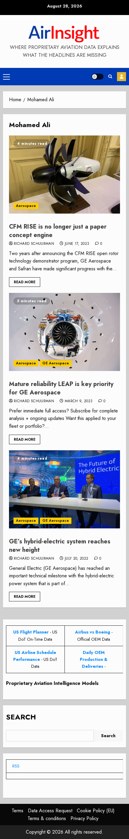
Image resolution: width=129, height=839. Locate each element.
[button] (6, 76)
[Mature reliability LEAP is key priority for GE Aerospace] (64, 332)
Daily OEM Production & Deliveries (93, 659)
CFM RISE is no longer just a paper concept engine (57, 230)
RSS (16, 766)
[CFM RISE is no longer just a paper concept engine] (64, 174)
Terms (17, 810)
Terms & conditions (47, 818)
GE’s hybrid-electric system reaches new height (59, 545)
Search (21, 717)
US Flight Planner (31, 632)
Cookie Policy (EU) (96, 810)
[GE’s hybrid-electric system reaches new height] (64, 489)
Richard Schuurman (34, 244)
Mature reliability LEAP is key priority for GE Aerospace (61, 388)
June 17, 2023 (77, 244)
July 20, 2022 (76, 558)
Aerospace (26, 205)
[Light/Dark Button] (98, 77)
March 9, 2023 (79, 401)
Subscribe (121, 76)
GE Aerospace (55, 363)
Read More (24, 282)
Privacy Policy (84, 818)
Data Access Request (50, 810)
